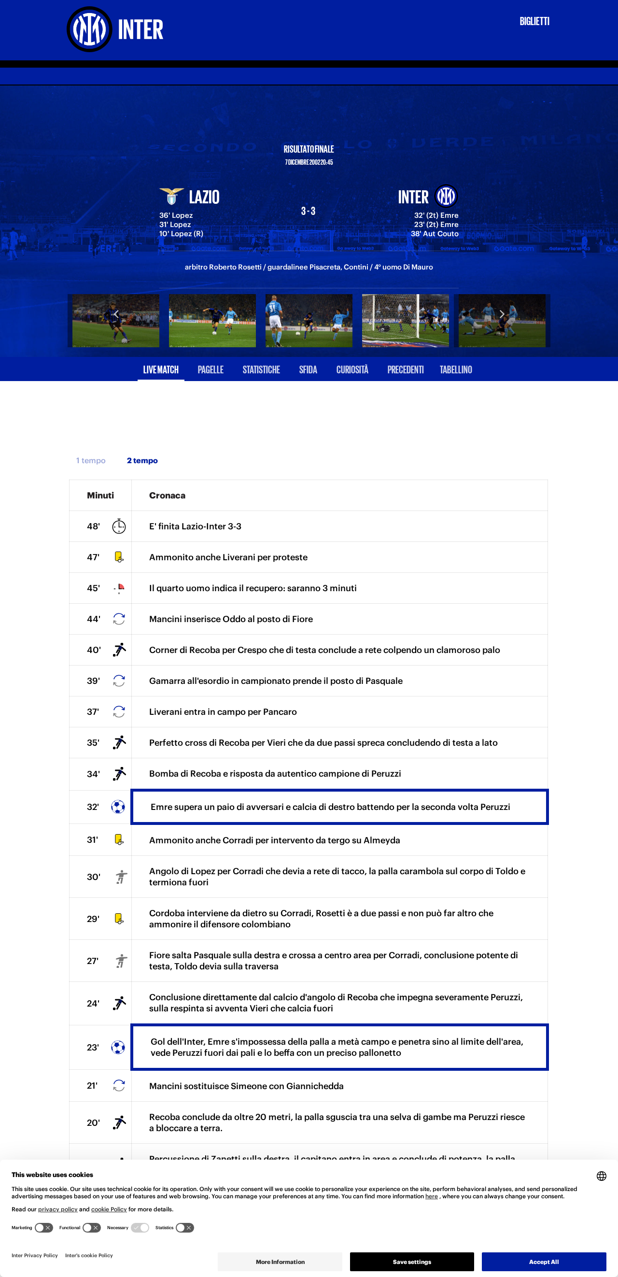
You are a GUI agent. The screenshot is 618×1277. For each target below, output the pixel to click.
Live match (161, 368)
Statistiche (261, 368)
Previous (116, 313)
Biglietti (534, 20)
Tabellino (456, 368)
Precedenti (406, 368)
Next (502, 313)
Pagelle (211, 368)
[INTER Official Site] (125, 29)
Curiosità (352, 368)
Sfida (308, 368)
